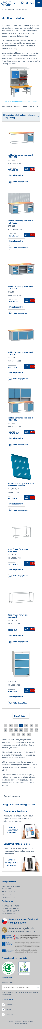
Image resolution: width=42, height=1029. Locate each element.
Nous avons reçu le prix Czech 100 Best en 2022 (21, 930)
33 (21, 730)
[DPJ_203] (21, 204)
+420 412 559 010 (12, 906)
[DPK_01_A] (21, 664)
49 (31, 730)
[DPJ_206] (21, 401)
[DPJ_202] (21, 138)
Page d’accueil (8, 9)
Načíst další (19, 716)
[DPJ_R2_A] (21, 598)
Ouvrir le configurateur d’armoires (11, 862)
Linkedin (9, 1009)
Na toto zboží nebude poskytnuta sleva (21, 102)
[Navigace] (38, 3)
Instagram (9, 1014)
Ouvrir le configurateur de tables (11, 830)
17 (11, 730)
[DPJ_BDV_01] (21, 466)
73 (18, 734)
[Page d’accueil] (8, 3)
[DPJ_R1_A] (21, 532)
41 (26, 730)
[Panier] (32, 3)
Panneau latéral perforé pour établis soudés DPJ (21, 485)
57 (36, 730)
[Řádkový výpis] (37, 106)
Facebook (9, 1004)
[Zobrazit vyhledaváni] (27, 3)
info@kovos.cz (12, 913)
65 (13, 734)
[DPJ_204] (21, 269)
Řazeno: (23, 106)
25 (16, 730)
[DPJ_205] (21, 335)
